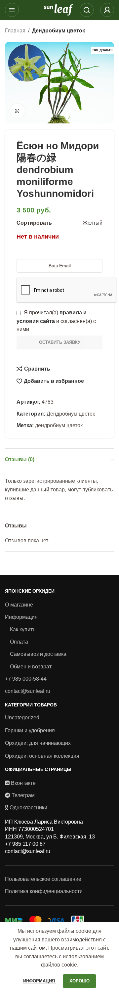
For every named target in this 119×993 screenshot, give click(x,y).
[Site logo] (58, 9)
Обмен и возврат (31, 666)
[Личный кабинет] (107, 10)
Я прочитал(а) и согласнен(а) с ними (56, 321)
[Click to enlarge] (17, 111)
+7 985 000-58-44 (26, 679)
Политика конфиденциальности (44, 891)
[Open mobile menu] (12, 10)
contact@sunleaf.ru (27, 691)
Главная (15, 30)
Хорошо (79, 980)
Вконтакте (23, 783)
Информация (21, 617)
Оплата (19, 642)
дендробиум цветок (59, 425)
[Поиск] (86, 10)
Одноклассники (28, 807)
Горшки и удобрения (30, 730)
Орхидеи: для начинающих (38, 743)
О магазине (19, 605)
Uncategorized (22, 717)
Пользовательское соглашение (43, 879)
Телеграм (23, 795)
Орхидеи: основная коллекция (42, 756)
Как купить (22, 629)
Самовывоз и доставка (38, 654)
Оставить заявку (59, 342)
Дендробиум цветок (58, 30)
